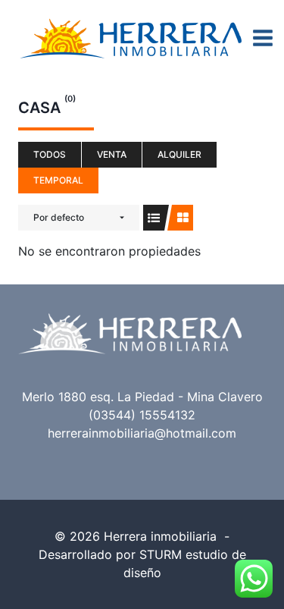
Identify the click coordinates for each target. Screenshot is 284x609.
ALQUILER (179, 154)
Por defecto (58, 217)
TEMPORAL (58, 180)
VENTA (111, 154)
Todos (49, 154)
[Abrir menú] (263, 37)
